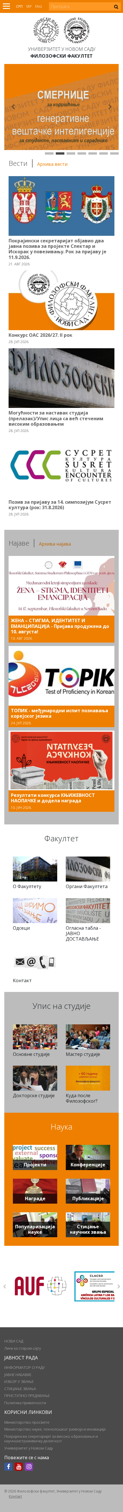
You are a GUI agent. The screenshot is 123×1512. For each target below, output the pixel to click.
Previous (4, 1286)
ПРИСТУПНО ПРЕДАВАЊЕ (27, 1395)
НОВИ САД (13, 1341)
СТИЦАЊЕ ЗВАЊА (20, 1388)
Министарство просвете (26, 1422)
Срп (19, 6)
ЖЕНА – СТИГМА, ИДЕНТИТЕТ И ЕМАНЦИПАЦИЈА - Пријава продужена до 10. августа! (60, 626)
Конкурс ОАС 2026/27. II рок (40, 335)
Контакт (15, 1496)
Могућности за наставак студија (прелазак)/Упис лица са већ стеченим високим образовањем (56, 418)
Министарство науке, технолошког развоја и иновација (55, 1429)
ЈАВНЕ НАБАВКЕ (17, 1374)
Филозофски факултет (61, 56)
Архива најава (55, 544)
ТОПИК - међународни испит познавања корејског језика (59, 713)
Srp (29, 6)
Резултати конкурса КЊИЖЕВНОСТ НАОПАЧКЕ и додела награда (53, 798)
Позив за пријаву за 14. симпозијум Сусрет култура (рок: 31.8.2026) (60, 505)
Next (119, 1286)
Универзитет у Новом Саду (61, 49)
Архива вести (52, 164)
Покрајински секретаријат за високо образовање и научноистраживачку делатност (51, 1438)
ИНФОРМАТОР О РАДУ (24, 1367)
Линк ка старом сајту (22, 1348)
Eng (38, 6)
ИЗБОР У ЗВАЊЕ (19, 1381)
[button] (12, 107)
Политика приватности (25, 1402)
